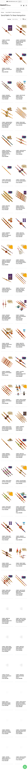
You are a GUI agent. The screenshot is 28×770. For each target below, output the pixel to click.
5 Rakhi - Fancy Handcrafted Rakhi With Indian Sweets (6, 703)
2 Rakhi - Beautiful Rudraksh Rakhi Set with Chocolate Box (20, 344)
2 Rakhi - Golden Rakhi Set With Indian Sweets (21, 481)
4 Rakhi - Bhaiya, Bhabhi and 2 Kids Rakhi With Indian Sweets (21, 401)
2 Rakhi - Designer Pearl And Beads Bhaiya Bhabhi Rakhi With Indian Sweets (6, 317)
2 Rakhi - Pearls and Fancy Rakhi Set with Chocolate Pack (6, 537)
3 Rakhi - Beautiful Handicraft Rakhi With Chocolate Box (21, 455)
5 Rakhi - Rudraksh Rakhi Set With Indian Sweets (6, 372)
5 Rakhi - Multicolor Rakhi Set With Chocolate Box (20, 96)
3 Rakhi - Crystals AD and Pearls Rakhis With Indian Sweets (20, 289)
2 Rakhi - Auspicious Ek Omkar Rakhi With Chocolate (21, 151)
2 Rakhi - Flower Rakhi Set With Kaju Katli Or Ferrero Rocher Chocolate (21, 42)
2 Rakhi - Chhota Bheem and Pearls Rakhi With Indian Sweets (21, 731)
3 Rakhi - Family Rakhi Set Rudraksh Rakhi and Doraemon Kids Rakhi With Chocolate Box (21, 509)
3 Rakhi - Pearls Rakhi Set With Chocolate (6, 481)
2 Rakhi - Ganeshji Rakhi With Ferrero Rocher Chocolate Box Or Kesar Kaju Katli (7, 124)
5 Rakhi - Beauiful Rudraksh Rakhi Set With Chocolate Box (20, 207)
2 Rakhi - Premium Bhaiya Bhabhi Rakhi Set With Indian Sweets (21, 261)
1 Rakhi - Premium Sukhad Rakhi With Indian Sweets (6, 455)
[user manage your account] (24, 5)
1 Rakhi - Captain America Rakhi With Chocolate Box (6, 758)
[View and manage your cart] (21, 5)
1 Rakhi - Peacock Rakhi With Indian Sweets (21, 757)
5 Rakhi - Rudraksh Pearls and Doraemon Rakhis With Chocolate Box (21, 317)
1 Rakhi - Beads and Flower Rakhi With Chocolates (20, 69)
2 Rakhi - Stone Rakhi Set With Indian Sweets (21, 180)
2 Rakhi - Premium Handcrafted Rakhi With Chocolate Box (6, 731)
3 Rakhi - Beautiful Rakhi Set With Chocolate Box (6, 207)
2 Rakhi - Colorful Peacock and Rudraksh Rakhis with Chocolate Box (21, 373)
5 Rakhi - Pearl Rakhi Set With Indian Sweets (21, 123)
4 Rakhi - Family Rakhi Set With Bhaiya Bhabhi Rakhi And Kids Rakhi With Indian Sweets (7, 648)
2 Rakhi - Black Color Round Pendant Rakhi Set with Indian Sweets (7, 428)
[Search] (26, 9)
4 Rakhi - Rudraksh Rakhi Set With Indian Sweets (6, 401)
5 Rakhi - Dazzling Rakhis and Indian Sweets (20, 676)
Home (2, 12)
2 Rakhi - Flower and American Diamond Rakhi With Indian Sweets (6, 261)
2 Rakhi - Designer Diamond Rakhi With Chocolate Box (6, 96)
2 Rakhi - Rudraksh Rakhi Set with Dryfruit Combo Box (6, 234)
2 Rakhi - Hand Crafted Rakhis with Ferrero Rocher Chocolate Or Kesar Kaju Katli (21, 703)
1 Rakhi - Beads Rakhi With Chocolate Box (6, 180)
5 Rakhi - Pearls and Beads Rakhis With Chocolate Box (6, 591)
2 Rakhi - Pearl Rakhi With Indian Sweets (6, 507)
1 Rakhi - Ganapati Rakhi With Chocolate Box (21, 537)
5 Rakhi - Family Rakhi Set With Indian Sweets (21, 564)
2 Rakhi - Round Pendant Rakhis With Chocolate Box (6, 564)
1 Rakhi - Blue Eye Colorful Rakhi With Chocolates (6, 676)
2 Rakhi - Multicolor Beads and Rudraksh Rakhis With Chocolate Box (20, 592)
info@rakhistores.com (12, 1)
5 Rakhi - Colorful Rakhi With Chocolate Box (7, 69)
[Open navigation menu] (26, 5)
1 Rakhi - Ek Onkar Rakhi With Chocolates (6, 41)
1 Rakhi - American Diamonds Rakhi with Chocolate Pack (6, 289)
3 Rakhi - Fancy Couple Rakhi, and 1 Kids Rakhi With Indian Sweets (21, 619)
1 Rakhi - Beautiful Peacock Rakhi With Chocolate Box (20, 234)
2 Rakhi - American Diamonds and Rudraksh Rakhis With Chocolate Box (7, 620)
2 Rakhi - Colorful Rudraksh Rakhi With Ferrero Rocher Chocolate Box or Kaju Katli (6, 153)
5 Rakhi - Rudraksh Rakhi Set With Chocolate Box (20, 428)
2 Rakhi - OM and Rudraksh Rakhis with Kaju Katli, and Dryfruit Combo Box (7, 345)
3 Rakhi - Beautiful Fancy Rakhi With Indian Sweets (20, 647)
